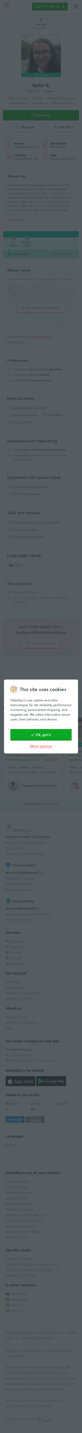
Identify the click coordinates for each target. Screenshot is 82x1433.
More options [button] (41, 746)
